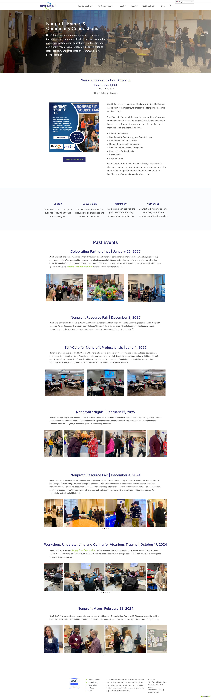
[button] (46, 443)
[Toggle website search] (170, 6)
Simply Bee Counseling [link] (83, 550)
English (181, 1)
